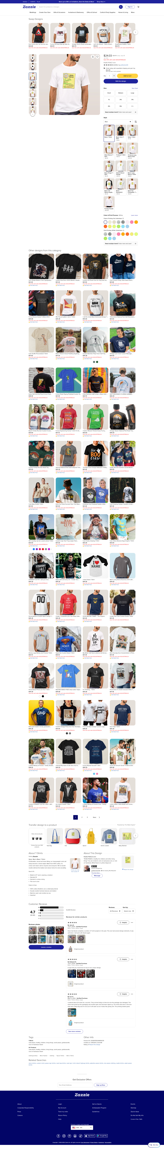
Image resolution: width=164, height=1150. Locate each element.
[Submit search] (121, 7)
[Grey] (123, 222)
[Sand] (114, 222)
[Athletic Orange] (105, 226)
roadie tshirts (120, 1063)
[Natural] (110, 222)
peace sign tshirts (50, 1063)
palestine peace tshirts (96, 1063)
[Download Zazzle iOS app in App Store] (89, 1135)
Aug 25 (108, 70)
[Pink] (132, 222)
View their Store (95, 873)
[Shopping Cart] (138, 7)
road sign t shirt (71, 1063)
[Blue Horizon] (123, 226)
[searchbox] (80, 7)
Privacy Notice (94, 1142)
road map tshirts (61, 1063)
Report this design (127, 869)
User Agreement (85, 1142)
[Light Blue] (127, 226)
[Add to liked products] (97, 57)
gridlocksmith (124, 65)
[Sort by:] (135, 121)
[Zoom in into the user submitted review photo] (33, 930)
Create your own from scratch (75, 870)
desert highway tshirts (82, 1063)
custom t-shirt (41, 1063)
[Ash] (118, 222)
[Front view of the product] (69, 84)
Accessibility (108, 1142)
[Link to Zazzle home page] (30, 6)
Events (32, 2)
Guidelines (101, 1142)
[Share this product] (93, 57)
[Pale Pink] (127, 222)
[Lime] (118, 226)
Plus (38, 2)
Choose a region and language (80, 1124)
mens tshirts (32, 1063)
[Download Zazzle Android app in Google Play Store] (102, 1135)
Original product (79, 949)
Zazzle (25, 2)
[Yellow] (110, 226)
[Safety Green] (114, 226)
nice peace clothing (109, 1063)
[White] (105, 222)
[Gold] (136, 222)
